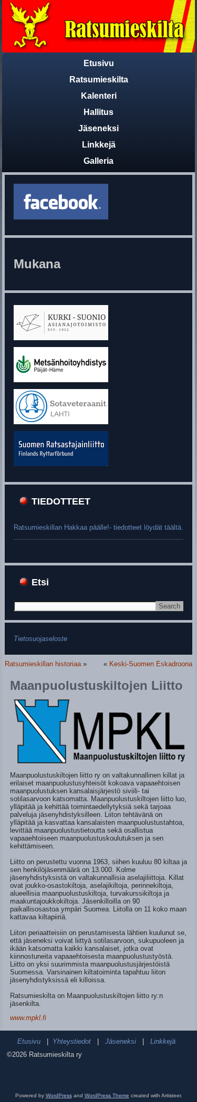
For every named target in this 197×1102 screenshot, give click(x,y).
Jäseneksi (98, 128)
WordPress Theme (107, 1095)
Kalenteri (99, 95)
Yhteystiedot (72, 1041)
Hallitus (98, 112)
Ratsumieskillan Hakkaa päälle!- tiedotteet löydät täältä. (98, 527)
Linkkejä (99, 144)
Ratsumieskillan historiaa (43, 664)
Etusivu (99, 63)
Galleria (98, 160)
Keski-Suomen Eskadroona (150, 664)
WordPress (59, 1095)
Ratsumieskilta (98, 79)
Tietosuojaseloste (40, 639)
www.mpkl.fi (28, 1018)
